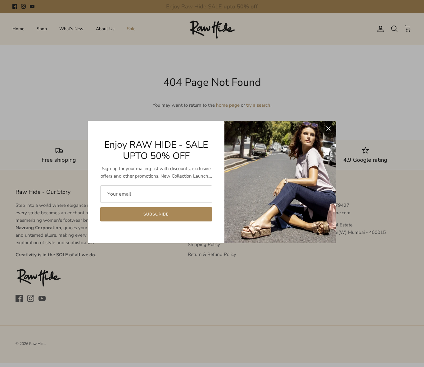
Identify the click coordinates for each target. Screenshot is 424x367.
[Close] (328, 128)
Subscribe (156, 214)
